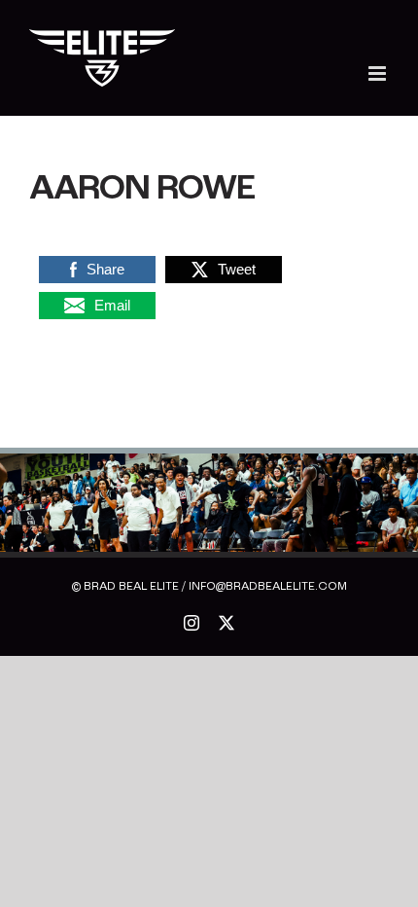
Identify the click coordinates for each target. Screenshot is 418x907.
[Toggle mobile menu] (378, 73)
